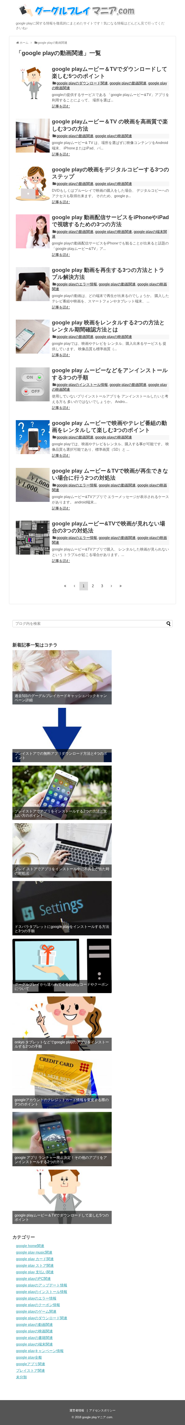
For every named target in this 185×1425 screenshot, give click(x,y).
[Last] (120, 586)
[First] (65, 586)
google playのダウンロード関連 (82, 83)
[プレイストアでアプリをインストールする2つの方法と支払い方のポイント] (62, 793)
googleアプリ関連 (30, 1364)
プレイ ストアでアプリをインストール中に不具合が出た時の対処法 (62, 871)
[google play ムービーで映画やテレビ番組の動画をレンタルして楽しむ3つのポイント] (33, 437)
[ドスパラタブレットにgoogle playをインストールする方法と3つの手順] (62, 908)
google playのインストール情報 (82, 385)
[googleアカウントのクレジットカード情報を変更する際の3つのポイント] (62, 1081)
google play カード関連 (35, 1259)
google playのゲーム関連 (36, 1311)
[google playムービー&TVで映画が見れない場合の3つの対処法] (33, 538)
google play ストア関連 (35, 1265)
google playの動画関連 (128, 83)
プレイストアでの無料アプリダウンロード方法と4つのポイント (61, 756)
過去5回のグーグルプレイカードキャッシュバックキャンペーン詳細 (61, 698)
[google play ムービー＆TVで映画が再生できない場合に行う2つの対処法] (33, 485)
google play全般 (29, 1357)
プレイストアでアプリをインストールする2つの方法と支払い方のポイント (61, 813)
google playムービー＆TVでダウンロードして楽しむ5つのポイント (62, 1217)
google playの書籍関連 (34, 1338)
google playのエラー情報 (77, 284)
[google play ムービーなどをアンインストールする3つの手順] (33, 384)
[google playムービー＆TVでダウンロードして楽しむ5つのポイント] (33, 83)
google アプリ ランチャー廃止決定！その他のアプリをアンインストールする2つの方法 (61, 1160)
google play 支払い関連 (35, 1272)
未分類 (21, 1377)
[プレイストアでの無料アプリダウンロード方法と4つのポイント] (62, 735)
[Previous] (74, 586)
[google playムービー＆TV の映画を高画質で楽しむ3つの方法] (33, 136)
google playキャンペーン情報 (40, 1351)
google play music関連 (34, 1252)
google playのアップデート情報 (41, 1285)
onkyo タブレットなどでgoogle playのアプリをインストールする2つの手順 (62, 1044)
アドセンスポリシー (102, 1410)
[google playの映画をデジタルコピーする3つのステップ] (33, 184)
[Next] (111, 586)
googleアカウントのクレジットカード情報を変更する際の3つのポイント (62, 1102)
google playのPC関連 (33, 1279)
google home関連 (30, 1246)
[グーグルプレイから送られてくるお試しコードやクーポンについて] (62, 966)
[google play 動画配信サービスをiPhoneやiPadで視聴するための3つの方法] (33, 231)
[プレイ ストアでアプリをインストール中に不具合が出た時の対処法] (62, 850)
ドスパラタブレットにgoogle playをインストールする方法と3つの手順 (62, 929)
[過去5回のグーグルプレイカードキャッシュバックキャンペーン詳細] (62, 677)
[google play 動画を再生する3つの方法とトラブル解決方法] (33, 284)
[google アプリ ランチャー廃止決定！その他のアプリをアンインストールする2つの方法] (62, 1139)
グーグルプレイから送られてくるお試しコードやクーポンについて (62, 986)
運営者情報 (76, 1410)
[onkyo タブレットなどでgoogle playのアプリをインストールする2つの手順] (62, 1023)
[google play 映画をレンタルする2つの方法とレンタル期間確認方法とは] (33, 337)
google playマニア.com (97, 1417)
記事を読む (61, 106)
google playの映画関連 (113, 136)
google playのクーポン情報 (38, 1305)
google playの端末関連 (34, 1344)
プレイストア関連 (30, 1370)
